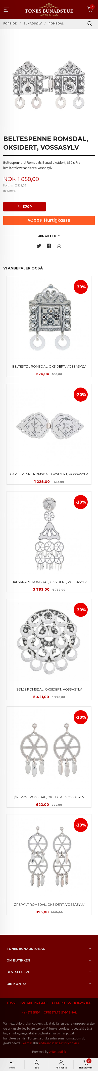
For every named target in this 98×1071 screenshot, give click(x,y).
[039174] (49, 84)
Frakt (11, 1002)
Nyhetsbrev (31, 1012)
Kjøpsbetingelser (33, 1002)
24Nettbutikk (57, 1052)
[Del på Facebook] (49, 247)
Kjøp (27, 206)
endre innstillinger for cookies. (59, 1043)
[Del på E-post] (59, 247)
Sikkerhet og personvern (71, 1002)
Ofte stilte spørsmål (60, 1012)
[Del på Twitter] (39, 247)
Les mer (27, 1043)
